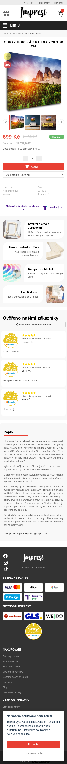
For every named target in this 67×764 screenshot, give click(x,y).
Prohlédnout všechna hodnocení (35, 324)
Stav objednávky (11, 706)
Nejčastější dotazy (12, 692)
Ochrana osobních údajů (15, 676)
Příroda (17, 33)
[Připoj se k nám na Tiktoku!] (5, 569)
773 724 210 (28, 2)
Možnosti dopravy (12, 661)
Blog (5, 687)
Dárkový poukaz (11, 656)
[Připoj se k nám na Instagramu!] (5, 562)
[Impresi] (33, 11)
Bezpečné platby (11, 666)
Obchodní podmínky (13, 671)
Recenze (7, 681)
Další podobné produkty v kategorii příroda (25, 533)
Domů (6, 33)
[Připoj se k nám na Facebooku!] (5, 556)
